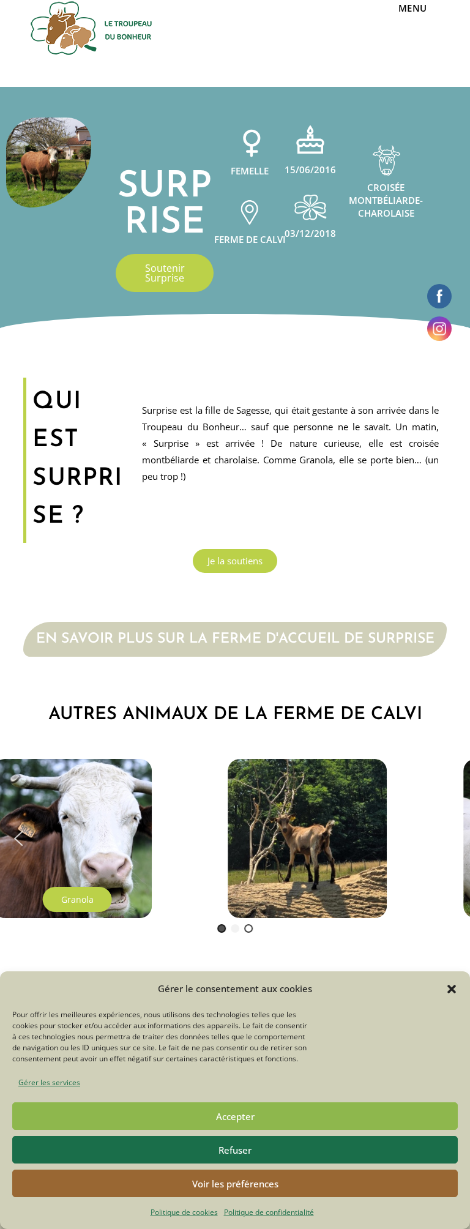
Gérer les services (49, 1082)
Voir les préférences (235, 1184)
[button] (452, 989)
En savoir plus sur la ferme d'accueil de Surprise (235, 639)
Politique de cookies (184, 1212)
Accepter (235, 1116)
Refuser (235, 1150)
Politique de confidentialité (269, 1212)
